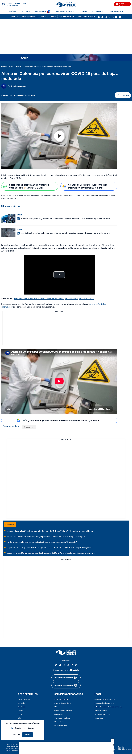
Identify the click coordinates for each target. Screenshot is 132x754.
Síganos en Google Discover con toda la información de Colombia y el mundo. (87, 186)
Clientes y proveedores (62, 718)
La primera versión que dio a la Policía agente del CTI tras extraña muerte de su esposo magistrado (50, 547)
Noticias (18, 728)
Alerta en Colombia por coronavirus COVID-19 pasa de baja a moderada (48, 66)
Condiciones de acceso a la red (104, 699)
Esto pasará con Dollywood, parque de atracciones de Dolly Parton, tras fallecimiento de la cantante (50, 553)
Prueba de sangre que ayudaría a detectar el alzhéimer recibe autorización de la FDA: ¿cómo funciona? (65, 218)
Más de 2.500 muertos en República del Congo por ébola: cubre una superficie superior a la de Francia (65, 233)
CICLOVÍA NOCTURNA (67, 17)
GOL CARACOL (41, 11)
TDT (55, 707)
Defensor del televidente (62, 703)
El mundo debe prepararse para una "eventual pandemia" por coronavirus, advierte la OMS (54, 298)
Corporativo (98, 718)
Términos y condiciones (102, 714)
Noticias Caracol (7, 66)
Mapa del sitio (59, 722)
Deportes (31, 728)
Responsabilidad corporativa (104, 703)
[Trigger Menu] (3, 4)
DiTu (19, 718)
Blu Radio (21, 703)
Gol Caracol (22, 707)
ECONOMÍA (83, 11)
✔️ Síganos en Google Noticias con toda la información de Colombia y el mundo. (61, 420)
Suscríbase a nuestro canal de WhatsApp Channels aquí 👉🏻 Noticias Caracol (29, 186)
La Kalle (20, 711)
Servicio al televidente (61, 699)
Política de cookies (100, 711)
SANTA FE (45, 17)
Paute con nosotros (60, 726)
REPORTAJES (97, 11)
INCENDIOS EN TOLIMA (86, 17)
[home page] (66, 4)
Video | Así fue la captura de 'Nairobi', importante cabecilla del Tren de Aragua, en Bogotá (46, 536)
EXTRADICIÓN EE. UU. (30, 17)
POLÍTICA (12, 11)
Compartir (123, 95)
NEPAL (53, 17)
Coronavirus (28, 427)
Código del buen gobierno (63, 711)
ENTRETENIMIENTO (115, 11)
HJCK (20, 714)
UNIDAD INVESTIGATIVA (65, 11)
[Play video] (59, 136)
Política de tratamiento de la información (108, 707)
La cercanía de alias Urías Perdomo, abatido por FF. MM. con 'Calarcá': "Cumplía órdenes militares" (50, 531)
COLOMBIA (26, 11)
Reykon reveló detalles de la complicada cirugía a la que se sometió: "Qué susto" (42, 542)
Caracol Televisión (24, 699)
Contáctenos (58, 714)
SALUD (18, 66)
